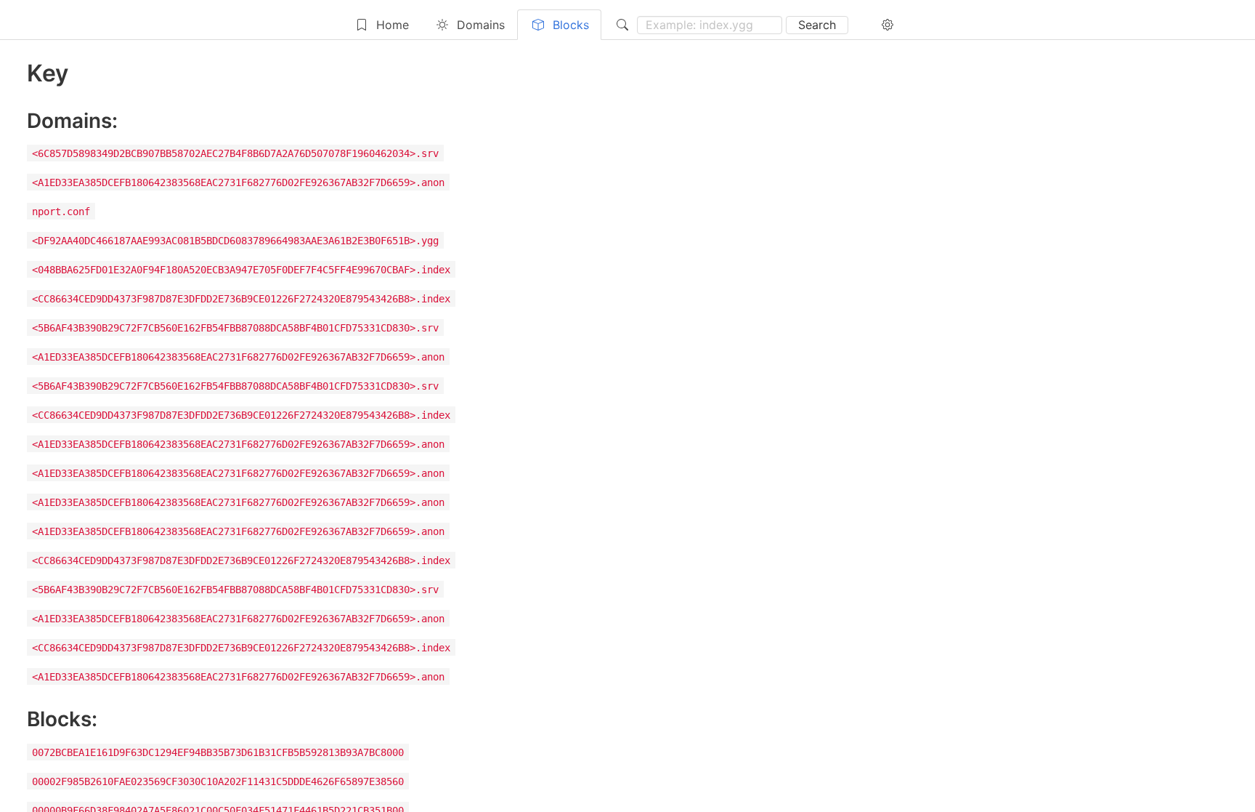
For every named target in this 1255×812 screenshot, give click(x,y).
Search (817, 24)
